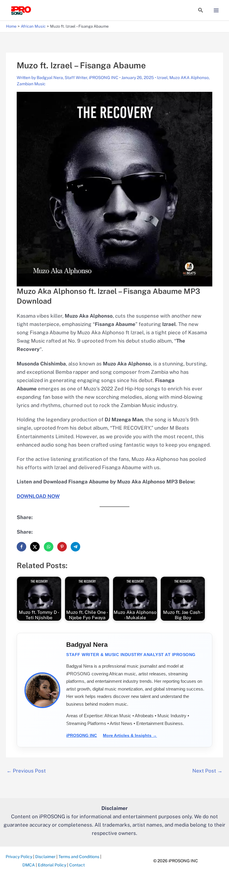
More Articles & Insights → (130, 735)
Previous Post (26, 771)
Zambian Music (31, 83)
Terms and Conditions (78, 856)
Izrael (162, 77)
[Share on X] (35, 546)
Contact (77, 865)
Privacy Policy (19, 856)
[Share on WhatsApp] (48, 546)
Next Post (207, 771)
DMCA (28, 865)
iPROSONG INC (81, 735)
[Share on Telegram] (75, 546)
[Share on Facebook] (21, 546)
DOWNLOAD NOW (38, 496)
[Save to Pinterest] (62, 546)
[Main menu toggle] (216, 10)
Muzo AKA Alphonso (189, 77)
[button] (200, 10)
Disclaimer (45, 856)
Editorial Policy (52, 865)
